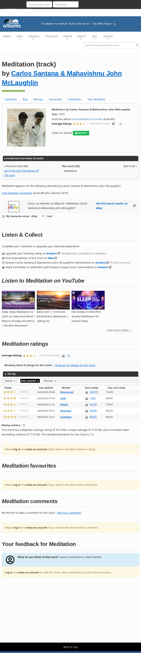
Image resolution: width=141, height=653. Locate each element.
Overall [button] (67, 36)
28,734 (93, 404)
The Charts (51, 36)
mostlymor (66, 417)
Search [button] (81, 36)
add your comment (68, 512)
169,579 (94, 392)
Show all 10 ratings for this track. (75, 365)
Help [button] (19, 36)
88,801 (93, 417)
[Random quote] (114, 24)
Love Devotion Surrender (87, 119)
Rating (9, 380)
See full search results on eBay (112, 206)
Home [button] (6, 36)
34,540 (93, 410)
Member (49, 380)
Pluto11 (64, 404)
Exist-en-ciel (66, 392)
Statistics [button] (33, 36)
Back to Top (70, 647)
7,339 (92, 398)
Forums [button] (108, 36)
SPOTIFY (82, 133)
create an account (36, 449)
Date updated (29, 380)
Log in (9, 572)
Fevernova (65, 411)
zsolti (63, 398)
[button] (113, 123)
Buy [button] (94, 36)
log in (17, 449)
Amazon (51, 253)
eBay (51, 258)
